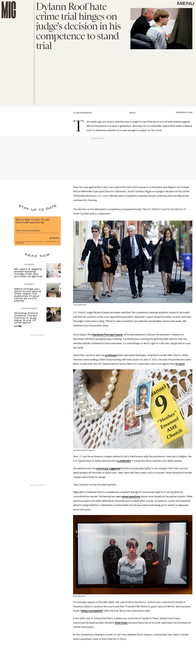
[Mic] (9, 9)
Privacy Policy (19, 243)
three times (121, 622)
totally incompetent (92, 610)
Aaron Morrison (84, 113)
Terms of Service (51, 241)
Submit (54, 237)
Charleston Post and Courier (107, 334)
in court (180, 364)
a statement (124, 461)
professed (111, 355)
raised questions (131, 496)
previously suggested (108, 468)
